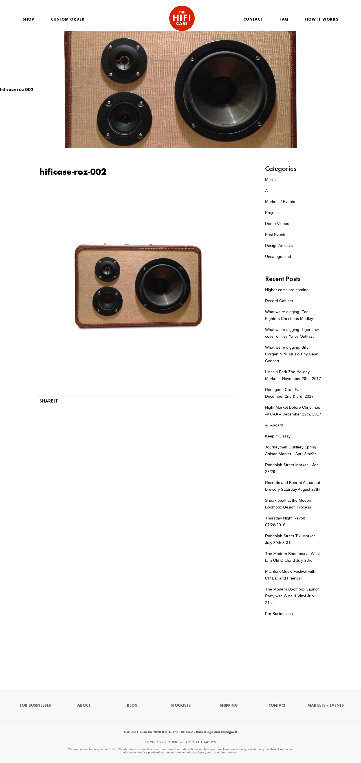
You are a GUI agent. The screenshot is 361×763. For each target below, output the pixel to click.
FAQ (283, 19)
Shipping (229, 705)
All (267, 190)
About (84, 705)
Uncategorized (278, 256)
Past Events (275, 234)
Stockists (181, 705)
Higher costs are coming (287, 289)
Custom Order (68, 19)
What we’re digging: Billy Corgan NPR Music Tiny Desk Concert (291, 354)
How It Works (321, 19)
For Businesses (279, 613)
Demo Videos (277, 223)
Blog (132, 705)
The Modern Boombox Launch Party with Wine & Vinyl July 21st (292, 596)
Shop (28, 19)
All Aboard (274, 425)
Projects (272, 212)
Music (270, 179)
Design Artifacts (279, 245)
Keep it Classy (277, 436)
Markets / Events (280, 201)
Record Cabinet (279, 300)
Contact (253, 19)
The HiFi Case (182, 18)
